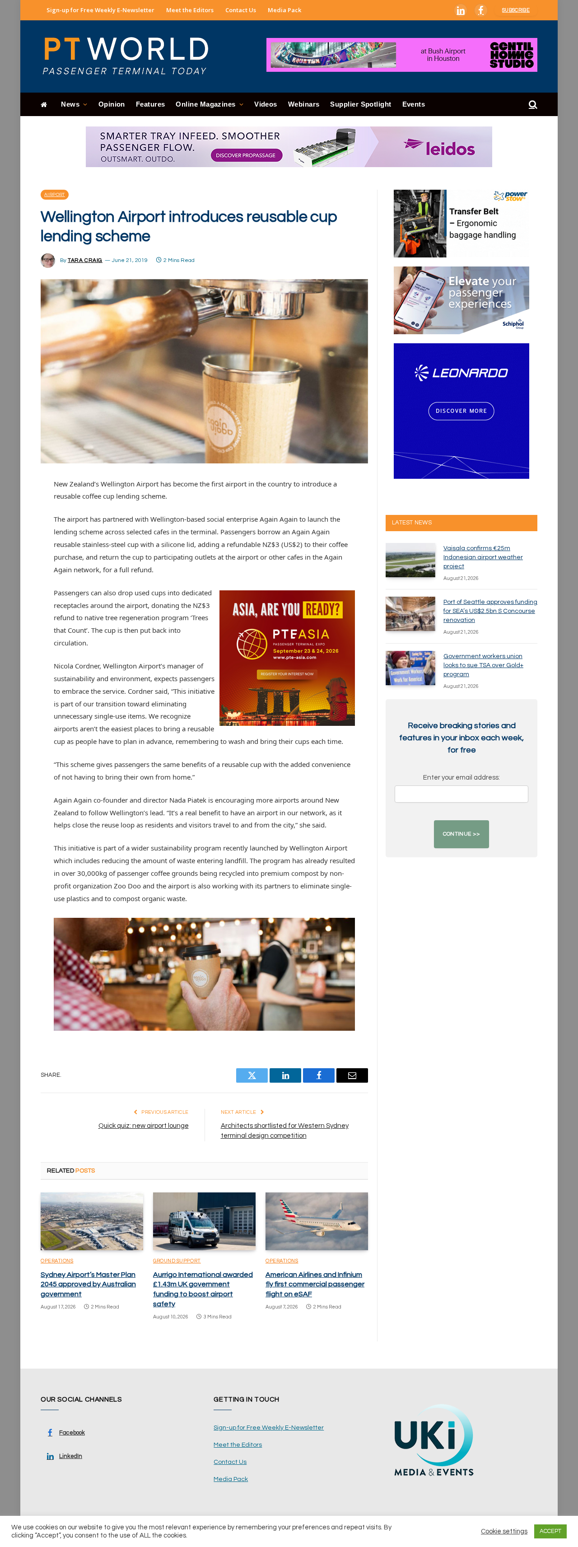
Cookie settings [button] (504, 1531)
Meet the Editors (190, 10)
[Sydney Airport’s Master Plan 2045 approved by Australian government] (92, 1221)
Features (150, 104)
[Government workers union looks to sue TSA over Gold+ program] (410, 668)
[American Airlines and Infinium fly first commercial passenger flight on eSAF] (317, 1221)
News (70, 104)
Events (413, 104)
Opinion (111, 104)
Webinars (304, 104)
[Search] (532, 104)
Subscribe (516, 10)
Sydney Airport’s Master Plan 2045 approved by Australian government (88, 1284)
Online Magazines (205, 104)
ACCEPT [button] (550, 1531)
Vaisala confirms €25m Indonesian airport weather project (483, 557)
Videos (265, 104)
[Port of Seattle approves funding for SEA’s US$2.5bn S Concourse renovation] (410, 614)
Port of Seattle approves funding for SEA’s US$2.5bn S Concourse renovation (490, 611)
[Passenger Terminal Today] (131, 56)
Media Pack (284, 10)
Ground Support (177, 1260)
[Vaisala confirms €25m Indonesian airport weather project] (410, 560)
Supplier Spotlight (360, 104)
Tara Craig (85, 260)
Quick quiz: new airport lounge (143, 1125)
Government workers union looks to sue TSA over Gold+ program (483, 665)
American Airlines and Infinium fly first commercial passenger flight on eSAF (315, 1284)
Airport (54, 194)
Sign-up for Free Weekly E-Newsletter (100, 10)
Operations (57, 1260)
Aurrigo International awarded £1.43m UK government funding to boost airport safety (203, 1289)
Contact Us (240, 10)
